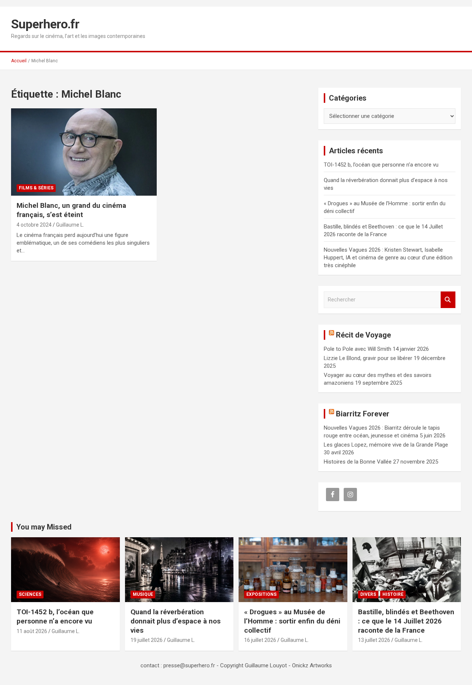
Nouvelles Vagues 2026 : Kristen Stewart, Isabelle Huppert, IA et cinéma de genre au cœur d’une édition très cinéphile (388, 258)
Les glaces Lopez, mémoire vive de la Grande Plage (386, 444)
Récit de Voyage (363, 335)
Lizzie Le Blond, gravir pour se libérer (368, 358)
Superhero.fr (45, 24)
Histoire (392, 594)
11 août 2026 (32, 631)
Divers (368, 594)
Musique (143, 594)
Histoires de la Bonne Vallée (358, 461)
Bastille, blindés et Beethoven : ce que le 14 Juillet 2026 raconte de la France (406, 621)
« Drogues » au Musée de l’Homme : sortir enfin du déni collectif (292, 621)
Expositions (261, 594)
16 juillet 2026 (260, 640)
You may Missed (44, 527)
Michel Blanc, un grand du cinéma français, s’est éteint (71, 210)
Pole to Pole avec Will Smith (357, 349)
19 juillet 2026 (147, 640)
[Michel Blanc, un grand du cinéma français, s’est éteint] (84, 152)
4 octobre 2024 (34, 225)
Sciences (30, 594)
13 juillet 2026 (374, 640)
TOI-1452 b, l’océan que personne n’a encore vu (381, 164)
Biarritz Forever (362, 413)
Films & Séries (36, 188)
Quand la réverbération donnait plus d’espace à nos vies (176, 621)
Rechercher (448, 299)
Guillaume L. (70, 225)
